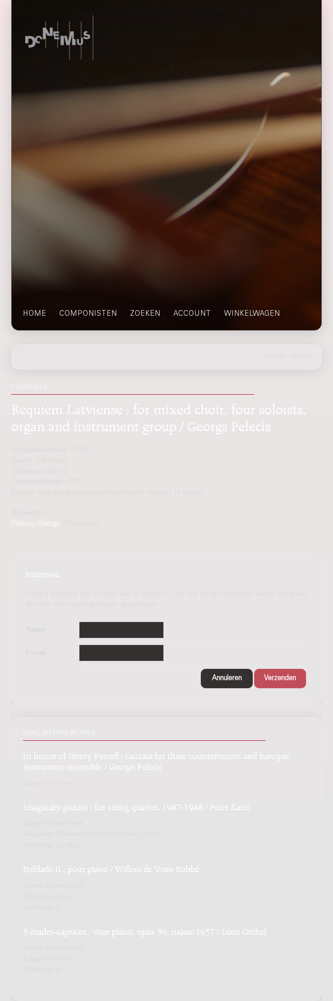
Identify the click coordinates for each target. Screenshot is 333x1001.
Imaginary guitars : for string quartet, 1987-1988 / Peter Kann (137, 805)
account (192, 314)
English (275, 356)
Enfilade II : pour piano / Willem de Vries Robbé (111, 867)
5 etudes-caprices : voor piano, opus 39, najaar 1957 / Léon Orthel (144, 930)
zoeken (145, 314)
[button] (227, 678)
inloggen (302, 356)
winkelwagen (252, 314)
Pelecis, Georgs (35, 524)
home (34, 314)
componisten (88, 314)
